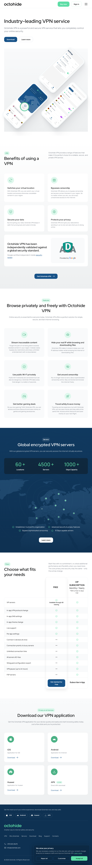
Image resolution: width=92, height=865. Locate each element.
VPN (5, 836)
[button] (85, 4)
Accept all (79, 858)
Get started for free (56, 683)
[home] (13, 4)
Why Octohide (14, 836)
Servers (24, 836)
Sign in (76, 4)
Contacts (55, 836)
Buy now (63, 4)
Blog (40, 836)
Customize (62, 858)
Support (47, 836)
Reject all (44, 858)
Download (11, 39)
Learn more (25, 39)
